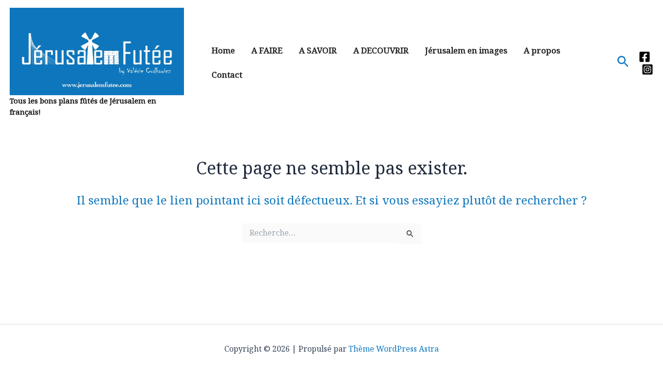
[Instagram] (647, 69)
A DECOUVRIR (381, 50)
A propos (542, 50)
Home (223, 50)
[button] (623, 62)
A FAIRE (266, 50)
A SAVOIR (318, 50)
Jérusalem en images (466, 50)
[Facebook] (644, 57)
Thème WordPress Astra (393, 348)
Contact (227, 74)
